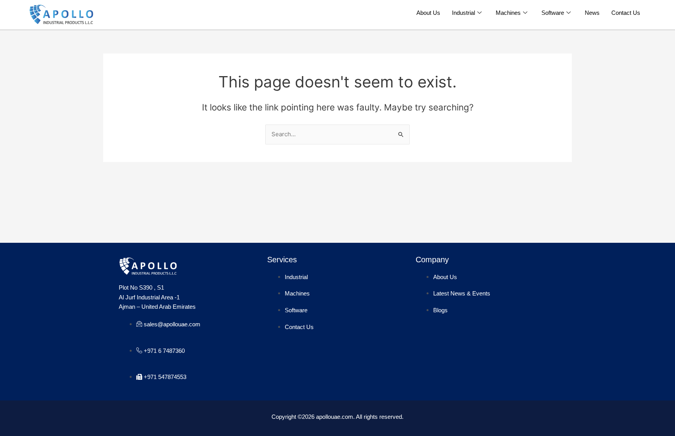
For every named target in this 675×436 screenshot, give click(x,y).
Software (552, 12)
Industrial (463, 12)
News (592, 12)
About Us (428, 12)
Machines (508, 12)
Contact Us (625, 12)
